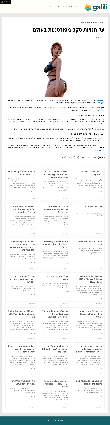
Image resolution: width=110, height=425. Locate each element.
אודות (75, 7)
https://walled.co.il (93, 206)
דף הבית (102, 22)
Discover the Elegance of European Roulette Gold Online (90, 314)
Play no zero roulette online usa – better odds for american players (21, 349)
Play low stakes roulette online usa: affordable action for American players (89, 349)
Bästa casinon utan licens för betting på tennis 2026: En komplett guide (55, 174)
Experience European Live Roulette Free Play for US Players (56, 384)
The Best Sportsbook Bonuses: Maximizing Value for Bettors (55, 209)
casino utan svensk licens (88, 157)
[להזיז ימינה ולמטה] (2, 2)
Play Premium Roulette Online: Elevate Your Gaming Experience (55, 349)
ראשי (80, 7)
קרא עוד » (100, 191)
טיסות (59, 7)
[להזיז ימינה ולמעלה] (2, 1)
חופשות (65, 7)
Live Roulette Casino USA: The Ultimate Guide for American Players (22, 209)
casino (101, 157)
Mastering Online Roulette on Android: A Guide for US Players (55, 244)
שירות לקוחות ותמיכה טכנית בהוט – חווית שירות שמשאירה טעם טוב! (22, 279)
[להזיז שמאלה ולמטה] (1, 2)
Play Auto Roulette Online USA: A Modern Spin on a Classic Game (90, 279)
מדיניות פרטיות (51, 7)
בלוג (70, 7)
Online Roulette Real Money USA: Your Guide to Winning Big (21, 314)
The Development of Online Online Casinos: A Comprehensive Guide (55, 314)
